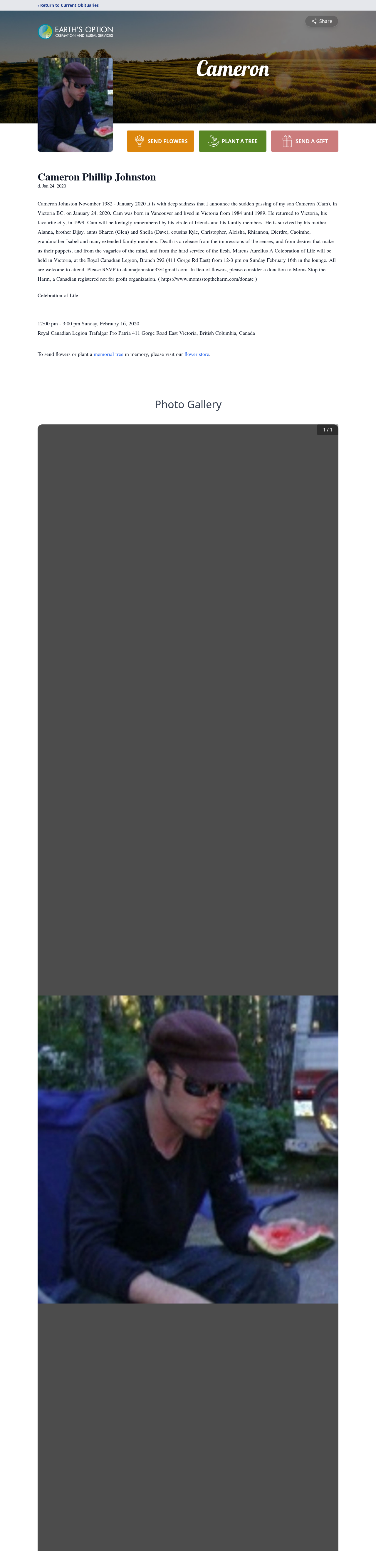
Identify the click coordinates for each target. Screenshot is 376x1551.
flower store (196, 353)
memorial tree (108, 353)
